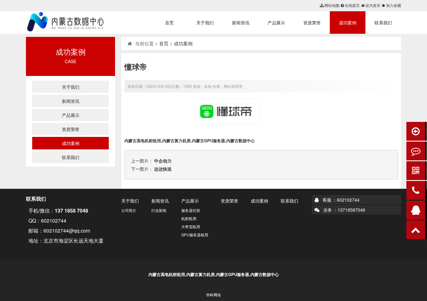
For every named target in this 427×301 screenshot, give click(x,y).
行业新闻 (158, 210)
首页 (169, 22)
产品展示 (276, 22)
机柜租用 (188, 218)
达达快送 (163, 169)
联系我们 (383, 22)
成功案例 (347, 22)
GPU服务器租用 (194, 234)
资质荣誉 (312, 22)
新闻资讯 (240, 22)
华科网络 (213, 294)
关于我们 (205, 22)
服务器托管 (190, 210)
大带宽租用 (190, 226)
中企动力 (163, 161)
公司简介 (128, 210)
